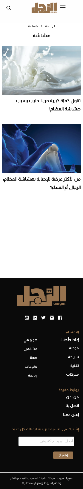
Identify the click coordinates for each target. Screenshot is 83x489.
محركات (72, 374)
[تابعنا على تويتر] (43, 318)
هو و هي (30, 340)
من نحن (72, 397)
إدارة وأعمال (69, 339)
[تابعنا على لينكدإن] (35, 318)
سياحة (73, 357)
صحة (33, 358)
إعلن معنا (71, 415)
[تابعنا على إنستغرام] (52, 318)
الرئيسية (50, 26)
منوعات (31, 366)
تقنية (74, 366)
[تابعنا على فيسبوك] (60, 318)
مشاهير (30, 349)
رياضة (32, 375)
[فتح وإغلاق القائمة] (62, 8)
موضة (74, 348)
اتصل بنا (72, 406)
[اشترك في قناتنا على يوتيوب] (27, 318)
